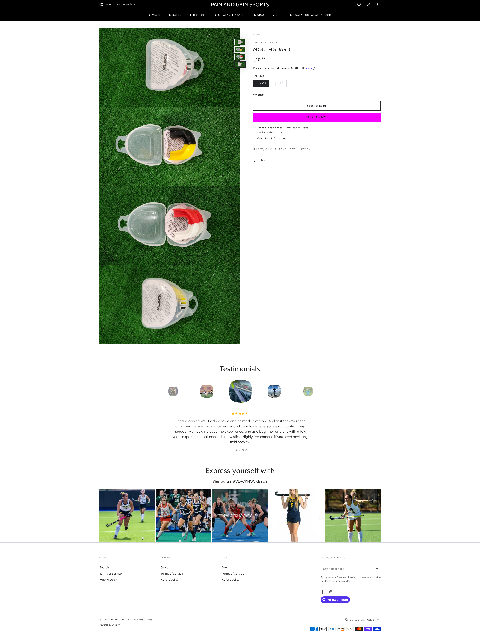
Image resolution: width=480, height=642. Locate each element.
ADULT (280, 84)
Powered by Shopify (109, 624)
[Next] (316, 391)
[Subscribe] (378, 568)
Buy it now (317, 117)
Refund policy (108, 579)
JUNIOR (262, 84)
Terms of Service (110, 573)
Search (104, 567)
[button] (359, 4)
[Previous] (164, 391)
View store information (271, 138)
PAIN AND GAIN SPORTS (267, 42)
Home (256, 34)
